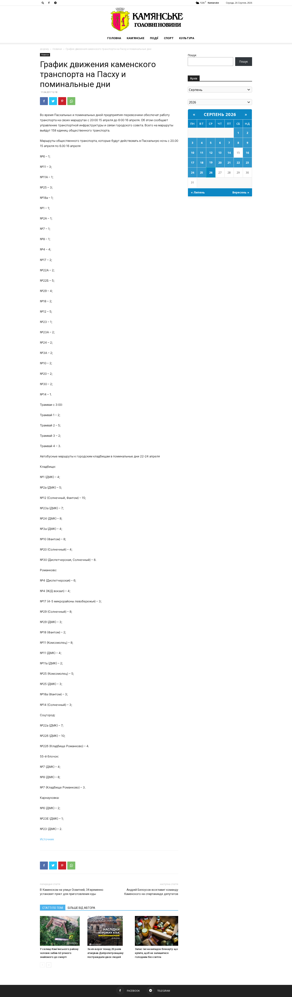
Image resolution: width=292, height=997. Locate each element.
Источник (47, 839)
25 (201, 172)
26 (210, 172)
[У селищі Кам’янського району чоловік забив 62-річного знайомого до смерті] (61, 931)
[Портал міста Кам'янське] (146, 19)
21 (229, 162)
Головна (114, 38)
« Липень (198, 192)
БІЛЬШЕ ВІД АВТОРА (81, 907)
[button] (43, 2)
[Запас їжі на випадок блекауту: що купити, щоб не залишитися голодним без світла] (156, 931)
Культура (186, 38)
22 (238, 162)
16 (247, 153)
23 (247, 162)
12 (210, 153)
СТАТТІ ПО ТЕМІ (52, 907)
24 (192, 172)
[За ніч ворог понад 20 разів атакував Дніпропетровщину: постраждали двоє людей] (109, 931)
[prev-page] (42, 964)
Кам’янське (135, 38)
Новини (57, 49)
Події (154, 38)
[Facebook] (49, 3)
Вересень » (240, 192)
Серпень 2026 (220, 114)
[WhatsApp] (71, 101)
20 (219, 162)
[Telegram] (55, 3)
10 (192, 153)
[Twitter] (53, 101)
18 (201, 162)
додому (44, 49)
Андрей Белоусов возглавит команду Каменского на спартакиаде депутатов (151, 892)
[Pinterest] (62, 101)
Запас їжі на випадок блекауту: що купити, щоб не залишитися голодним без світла (156, 953)
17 (192, 162)
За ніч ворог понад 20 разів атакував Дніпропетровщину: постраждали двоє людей (105, 953)
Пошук (192, 55)
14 (229, 153)
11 (201, 153)
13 (219, 153)
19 (210, 162)
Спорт (169, 38)
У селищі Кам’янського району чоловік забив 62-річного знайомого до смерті (59, 953)
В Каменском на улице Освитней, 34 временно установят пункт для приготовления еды (71, 892)
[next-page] (48, 964)
